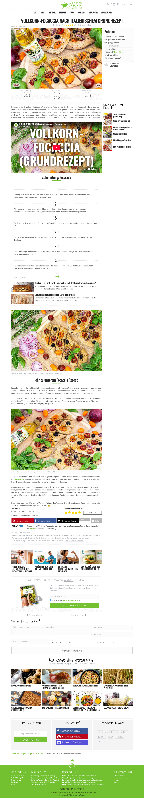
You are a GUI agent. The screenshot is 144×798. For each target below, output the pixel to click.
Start (35, 12)
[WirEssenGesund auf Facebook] (112, 4)
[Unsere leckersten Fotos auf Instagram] (114, 4)
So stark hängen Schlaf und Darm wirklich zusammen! (86, 784)
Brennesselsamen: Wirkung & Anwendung (45, 778)
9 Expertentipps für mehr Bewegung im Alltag (77, 778)
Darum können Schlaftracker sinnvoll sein (82, 782)
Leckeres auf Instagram (72, 742)
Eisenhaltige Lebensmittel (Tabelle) (43, 776)
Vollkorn (124, 732)
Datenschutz (73, 795)
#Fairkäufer (106, 12)
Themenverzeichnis (120, 778)
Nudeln (110, 736)
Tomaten (119, 736)
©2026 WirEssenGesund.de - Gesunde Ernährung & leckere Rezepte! (72, 792)
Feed (115, 782)
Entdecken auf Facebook (71, 730)
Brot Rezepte (57, 25)
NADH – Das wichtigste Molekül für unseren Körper (79, 776)
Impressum (63, 795)
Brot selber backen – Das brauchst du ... (27, 511)
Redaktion (14, 782)
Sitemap (116, 780)
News (43, 12)
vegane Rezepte (111, 732)
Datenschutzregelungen (70, 600)
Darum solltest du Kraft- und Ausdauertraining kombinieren (82, 780)
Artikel (52, 12)
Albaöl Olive (118, 52)
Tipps (71, 12)
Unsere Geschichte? (17, 776)
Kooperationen (16, 780)
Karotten (101, 736)
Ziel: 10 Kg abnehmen (38, 784)
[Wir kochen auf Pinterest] (118, 4)
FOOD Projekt (17, 778)
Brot (56, 276)
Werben (82, 795)
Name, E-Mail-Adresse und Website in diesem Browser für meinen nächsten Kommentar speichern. (85, 643)
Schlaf (64, 782)
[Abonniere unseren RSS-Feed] (108, 4)
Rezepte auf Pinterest (71, 736)
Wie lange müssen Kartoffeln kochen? (44, 782)
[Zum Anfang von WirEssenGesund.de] (72, 761)
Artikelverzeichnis (120, 776)
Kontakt (13, 784)
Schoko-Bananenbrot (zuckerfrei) (24, 515)
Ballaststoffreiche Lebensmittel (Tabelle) (45, 780)
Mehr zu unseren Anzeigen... (74, 541)
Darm (64, 784)
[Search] (131, 4)
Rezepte (62, 12)
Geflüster (93, 12)
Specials (81, 12)
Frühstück (102, 741)
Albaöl (32, 529)
